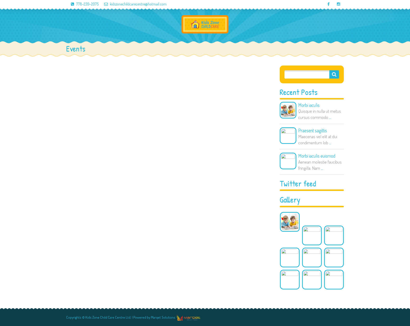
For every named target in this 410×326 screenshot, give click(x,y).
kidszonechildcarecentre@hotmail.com (138, 4)
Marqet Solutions (163, 317)
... (330, 117)
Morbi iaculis (309, 105)
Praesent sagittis (312, 130)
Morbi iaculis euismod (316, 156)
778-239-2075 (87, 4)
